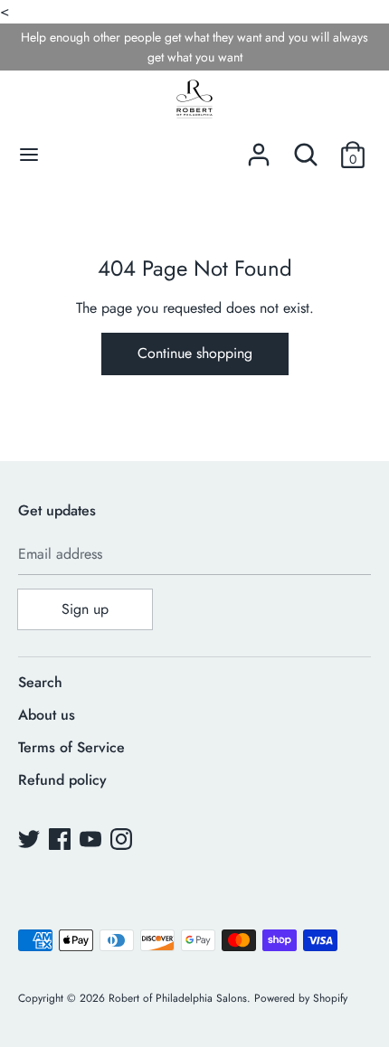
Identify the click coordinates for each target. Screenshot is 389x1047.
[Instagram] (123, 841)
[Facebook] (61, 841)
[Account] (259, 147)
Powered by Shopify (300, 998)
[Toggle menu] (29, 154)
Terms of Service (71, 747)
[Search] (306, 147)
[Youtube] (92, 841)
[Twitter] (30, 841)
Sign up (85, 609)
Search (40, 682)
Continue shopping (195, 353)
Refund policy (62, 779)
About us (46, 714)
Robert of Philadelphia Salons (178, 998)
